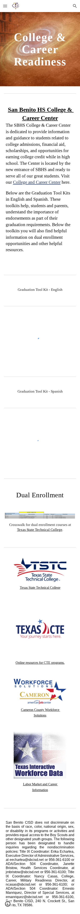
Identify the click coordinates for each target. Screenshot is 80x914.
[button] (5, 6)
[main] (40, 49)
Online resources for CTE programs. (40, 662)
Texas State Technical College (39, 530)
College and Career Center (37, 182)
